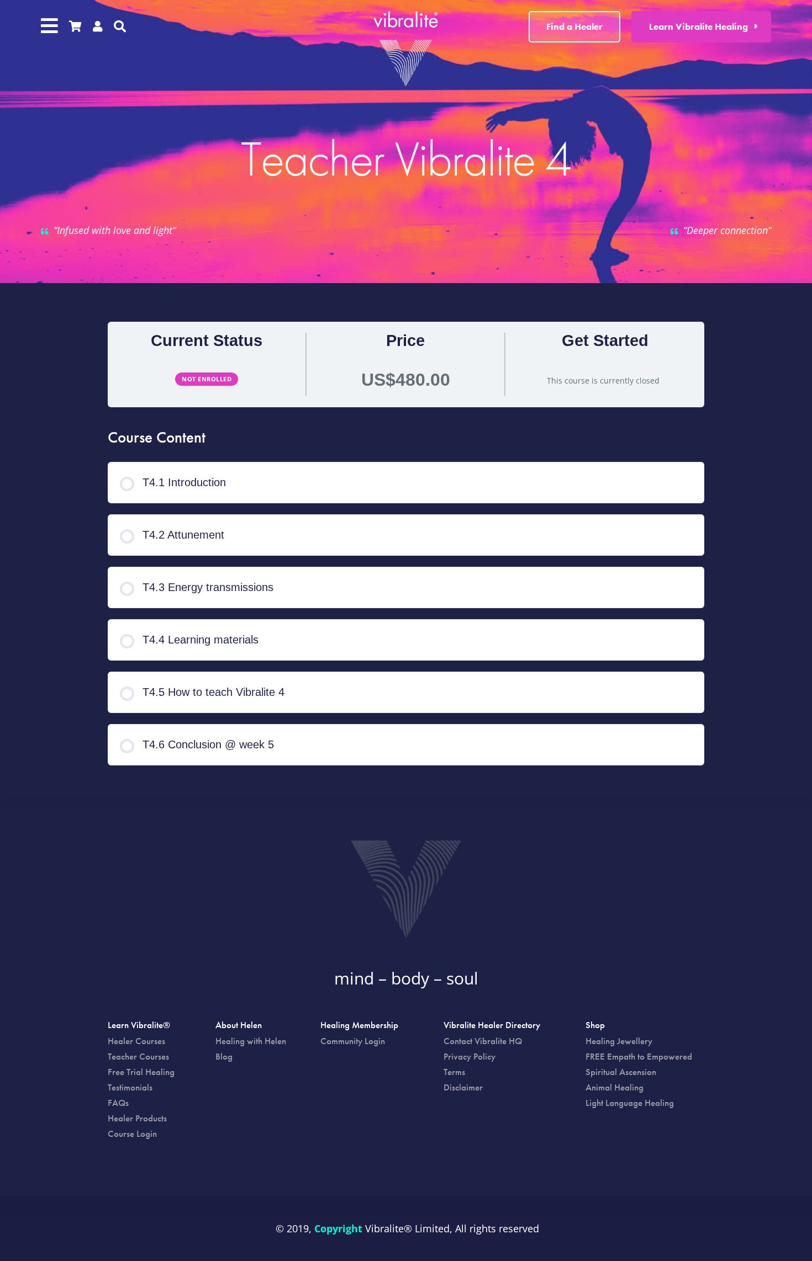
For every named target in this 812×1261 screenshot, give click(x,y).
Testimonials (130, 1087)
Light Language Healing (630, 1103)
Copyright (338, 1228)
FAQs (118, 1103)
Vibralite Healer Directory (492, 1026)
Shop (595, 1026)
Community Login (352, 1041)
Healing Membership (359, 1026)
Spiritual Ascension (621, 1072)
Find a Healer (574, 26)
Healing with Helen (250, 1041)
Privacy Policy (469, 1056)
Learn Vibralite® (139, 1026)
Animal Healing (615, 1087)
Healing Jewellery (619, 1041)
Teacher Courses (138, 1056)
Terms (454, 1072)
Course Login (132, 1133)
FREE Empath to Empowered (639, 1056)
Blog (224, 1056)
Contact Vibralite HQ (483, 1041)
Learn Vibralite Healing (698, 26)
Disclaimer (463, 1087)
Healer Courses (136, 1041)
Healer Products (137, 1118)
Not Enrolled (206, 379)
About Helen (238, 1026)
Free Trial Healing (141, 1072)
